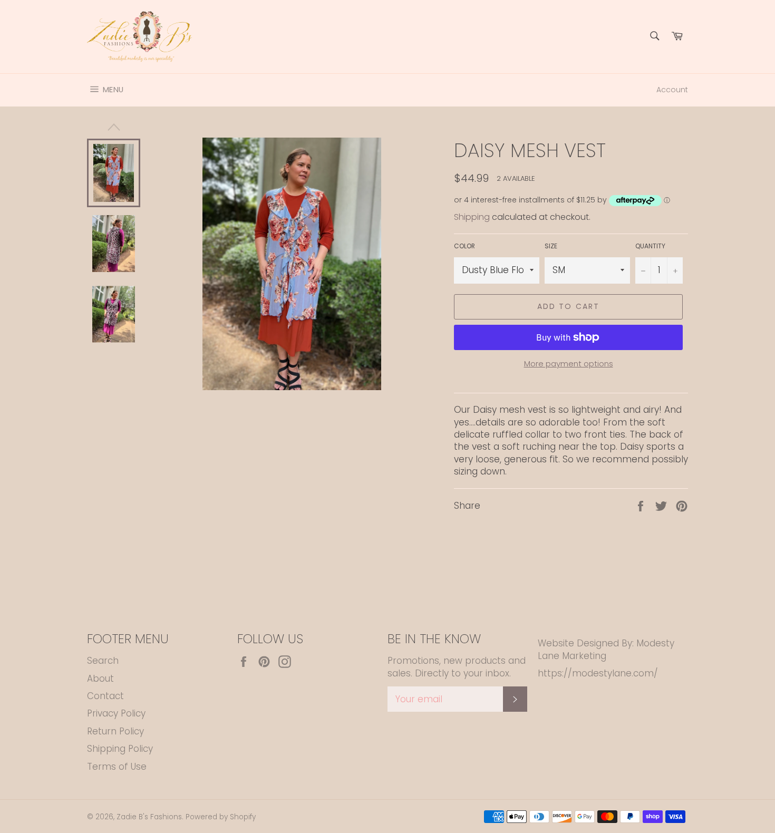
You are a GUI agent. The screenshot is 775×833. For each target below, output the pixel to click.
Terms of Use (117, 766)
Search (103, 660)
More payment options (568, 364)
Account (672, 89)
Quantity (650, 246)
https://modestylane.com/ (598, 673)
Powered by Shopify (221, 817)
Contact (105, 696)
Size (551, 246)
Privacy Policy (116, 713)
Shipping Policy (120, 748)
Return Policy (115, 731)
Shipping (472, 217)
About (100, 678)
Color (464, 246)
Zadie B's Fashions (149, 817)
